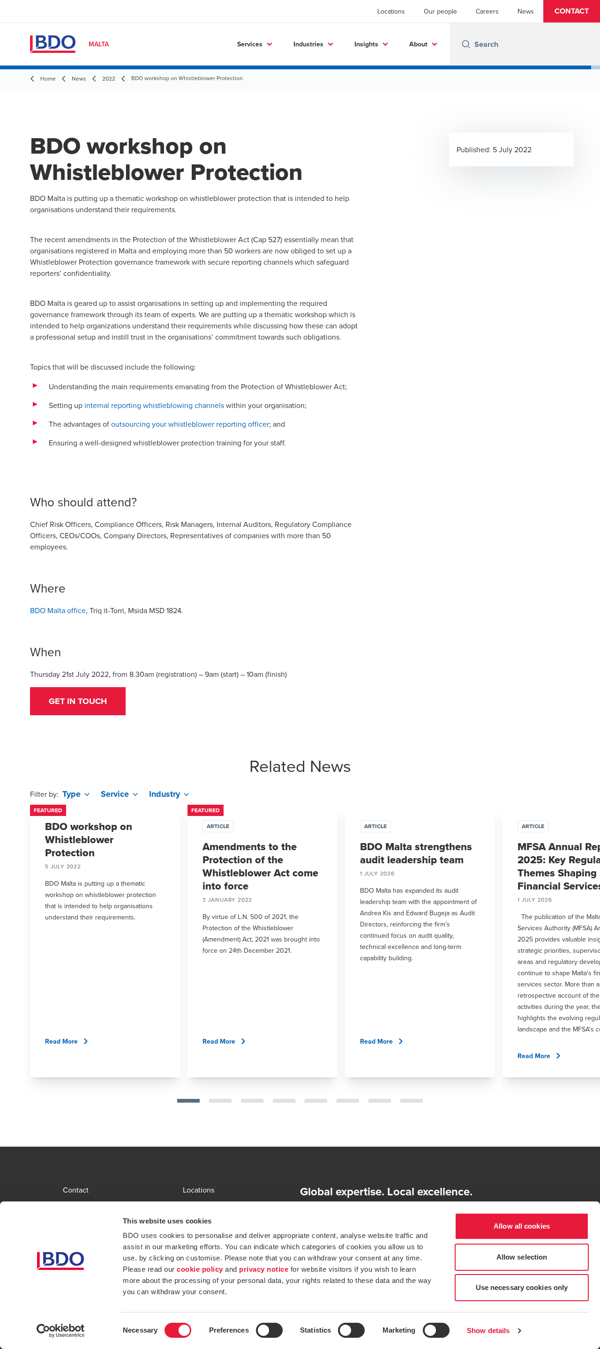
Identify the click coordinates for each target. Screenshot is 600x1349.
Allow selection (522, 1257)
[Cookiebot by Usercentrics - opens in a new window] (61, 1331)
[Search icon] (466, 44)
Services (249, 44)
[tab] (188, 1101)
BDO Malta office (58, 610)
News (526, 11)
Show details (488, 1330)
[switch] (269, 1330)
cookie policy (200, 1269)
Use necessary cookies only (522, 1287)
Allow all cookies (522, 1226)
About (418, 44)
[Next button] (583, 971)
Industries (308, 44)
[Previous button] (17, 971)
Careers (487, 11)
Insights (366, 44)
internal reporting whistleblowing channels (154, 405)
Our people (440, 11)
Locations (391, 11)
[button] (571, 11)
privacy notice (263, 1269)
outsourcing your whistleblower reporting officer (190, 424)
